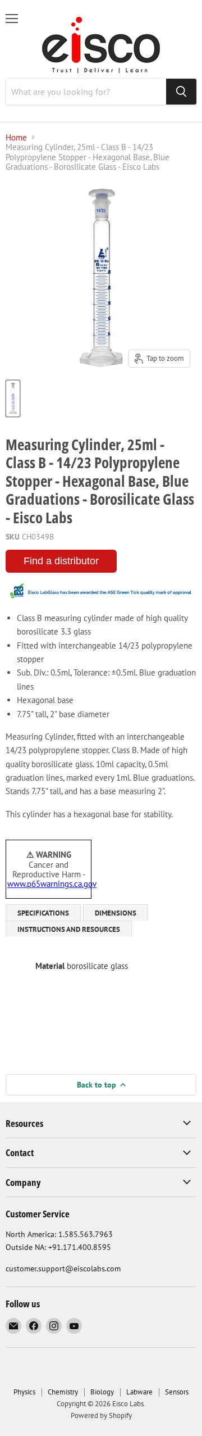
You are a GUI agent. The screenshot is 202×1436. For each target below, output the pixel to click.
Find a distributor (61, 561)
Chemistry (63, 1392)
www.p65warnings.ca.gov (52, 883)
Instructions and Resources (68, 929)
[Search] (181, 92)
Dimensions (115, 913)
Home (16, 137)
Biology (102, 1392)
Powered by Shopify (101, 1415)
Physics (24, 1392)
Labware (139, 1392)
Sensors (177, 1392)
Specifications (43, 913)
